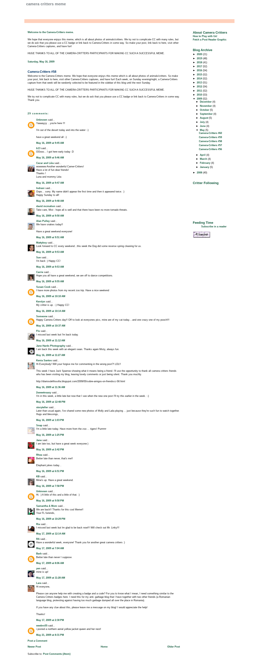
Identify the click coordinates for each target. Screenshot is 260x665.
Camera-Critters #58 (42, 71)
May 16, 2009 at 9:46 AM (50, 157)
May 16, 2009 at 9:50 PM (50, 500)
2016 (200, 70)
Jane (39, 440)
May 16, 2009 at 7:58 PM (50, 486)
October (205, 109)
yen (38, 568)
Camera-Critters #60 (210, 133)
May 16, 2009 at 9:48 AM (50, 200)
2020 (200, 54)
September (206, 113)
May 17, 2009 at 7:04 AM (50, 548)
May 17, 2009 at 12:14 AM (50, 533)
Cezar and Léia (45, 163)
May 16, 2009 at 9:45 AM (50, 143)
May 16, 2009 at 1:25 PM (50, 434)
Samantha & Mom (46, 505)
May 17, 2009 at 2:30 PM (50, 620)
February (205, 162)
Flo (38, 331)
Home (104, 646)
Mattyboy (41, 242)
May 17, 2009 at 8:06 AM (50, 563)
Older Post (173, 646)
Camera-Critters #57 (210, 145)
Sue (38, 257)
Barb (39, 553)
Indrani (40, 188)
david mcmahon (45, 206)
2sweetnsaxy (43, 392)
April (203, 154)
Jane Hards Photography (50, 345)
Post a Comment (37, 640)
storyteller (42, 407)
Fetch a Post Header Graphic (210, 39)
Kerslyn (40, 301)
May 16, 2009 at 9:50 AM (50, 215)
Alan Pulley (43, 221)
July (203, 122)
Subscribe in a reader (214, 226)
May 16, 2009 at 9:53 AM (50, 252)
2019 (200, 58)
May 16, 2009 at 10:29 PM (50, 518)
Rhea (39, 454)
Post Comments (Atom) (56, 653)
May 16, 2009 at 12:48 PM (50, 401)
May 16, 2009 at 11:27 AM (50, 355)
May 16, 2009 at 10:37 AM (50, 325)
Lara (38, 583)
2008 (200, 172)
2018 (200, 62)
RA (38, 539)
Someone (41, 316)
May (202, 130)
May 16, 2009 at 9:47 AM (50, 182)
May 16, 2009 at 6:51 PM (50, 471)
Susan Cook (43, 286)
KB (38, 476)
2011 (200, 90)
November (206, 105)
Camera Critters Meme (46, 4)
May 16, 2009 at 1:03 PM (50, 420)
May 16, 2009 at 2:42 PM (50, 449)
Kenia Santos (44, 360)
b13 (38, 148)
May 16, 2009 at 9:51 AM (50, 237)
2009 (200, 98)
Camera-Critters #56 (210, 149)
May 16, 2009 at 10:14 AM (50, 311)
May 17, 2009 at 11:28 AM (50, 577)
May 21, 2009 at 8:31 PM (50, 634)
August (204, 117)
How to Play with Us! (205, 36)
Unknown (41, 119)
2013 (200, 82)
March (204, 158)
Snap (39, 425)
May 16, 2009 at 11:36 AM (50, 387)
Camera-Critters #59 (210, 137)
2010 (200, 94)
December (206, 101)
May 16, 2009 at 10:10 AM (50, 296)
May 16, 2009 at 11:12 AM (50, 340)
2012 (200, 86)
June (203, 126)
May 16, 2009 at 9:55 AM (50, 281)
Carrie (39, 272)
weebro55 (41, 625)
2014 (200, 78)
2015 (200, 74)
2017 (200, 66)
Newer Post (34, 646)
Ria (38, 524)
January (205, 167)
